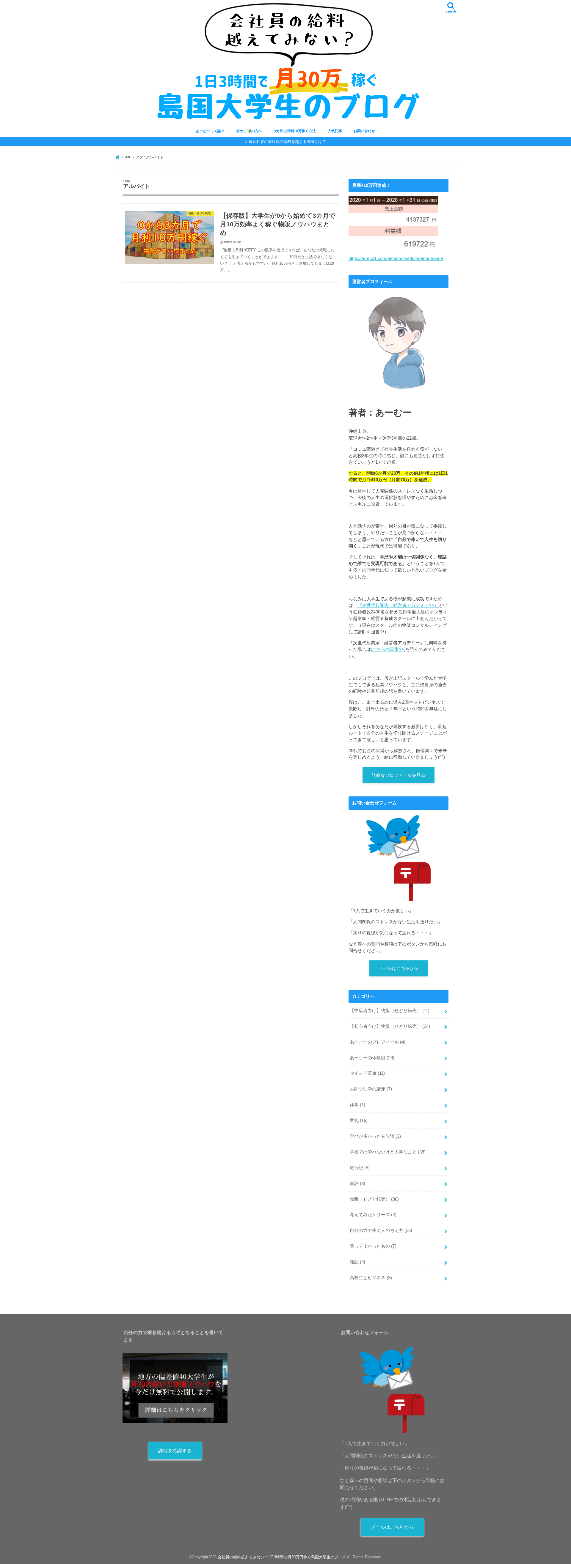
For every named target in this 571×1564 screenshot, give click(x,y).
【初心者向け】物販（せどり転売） (390, 1026)
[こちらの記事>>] (388, 649)
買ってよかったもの (373, 1246)
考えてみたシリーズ (373, 1214)
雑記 (357, 1262)
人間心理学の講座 (371, 1089)
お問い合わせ (364, 131)
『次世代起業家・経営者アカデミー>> (395, 605)
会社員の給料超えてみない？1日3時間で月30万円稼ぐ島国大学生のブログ (282, 1557)
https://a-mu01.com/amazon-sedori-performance (396, 258)
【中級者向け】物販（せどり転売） (389, 1010)
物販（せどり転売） (374, 1199)
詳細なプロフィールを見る (398, 775)
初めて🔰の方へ (249, 131)
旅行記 (360, 1167)
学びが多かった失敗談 (375, 1136)
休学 (357, 1104)
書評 (357, 1183)
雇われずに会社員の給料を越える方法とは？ (287, 141)
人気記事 (335, 131)
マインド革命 (367, 1073)
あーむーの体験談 (372, 1057)
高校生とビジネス (371, 1277)
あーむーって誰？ (210, 131)
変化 (359, 1120)
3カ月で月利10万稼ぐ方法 (295, 131)
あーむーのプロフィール (377, 1042)
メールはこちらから (399, 968)
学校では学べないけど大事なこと (388, 1152)
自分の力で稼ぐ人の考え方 (381, 1230)
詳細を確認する (175, 1450)
